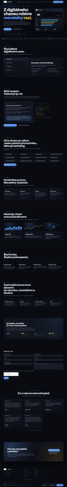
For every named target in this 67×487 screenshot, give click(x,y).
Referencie (42, 1)
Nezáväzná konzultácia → (54, 450)
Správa (35, 362)
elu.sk (26, 410)
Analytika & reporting (52, 70)
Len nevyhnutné (52, 485)
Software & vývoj (27, 475)
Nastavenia (44, 485)
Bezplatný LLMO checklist (24, 125)
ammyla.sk (6, 410)
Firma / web (36, 358)
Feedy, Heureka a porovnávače (53, 71)
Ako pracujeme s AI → (17, 29)
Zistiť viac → (33, 74)
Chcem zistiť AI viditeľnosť (10, 125)
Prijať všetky (60, 485)
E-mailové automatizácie (52, 68)
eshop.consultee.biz (27, 479)
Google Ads (36, 470)
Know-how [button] (36, 1)
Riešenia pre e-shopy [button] (29, 1)
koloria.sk (7, 426)
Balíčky (35, 476)
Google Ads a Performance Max (37, 68)
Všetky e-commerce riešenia (10, 164)
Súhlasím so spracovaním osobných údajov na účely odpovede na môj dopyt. (20, 370)
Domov (19, 1)
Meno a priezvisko (7, 354)
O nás (47, 1)
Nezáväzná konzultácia (58, 1)
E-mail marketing (37, 471)
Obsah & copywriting (35, 70)
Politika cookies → (26, 485)
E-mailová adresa (37, 354)
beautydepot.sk (48, 410)
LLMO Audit (36, 474)
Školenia (35, 475)
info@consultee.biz (53, 453)
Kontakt (50, 1)
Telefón (5, 358)
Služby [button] (22, 1)
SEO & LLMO (26, 474)
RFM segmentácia (35, 71)
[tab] (16, 59)
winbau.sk (26, 426)
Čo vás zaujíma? (7, 362)
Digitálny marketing (27, 471)
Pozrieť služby (7, 29)
